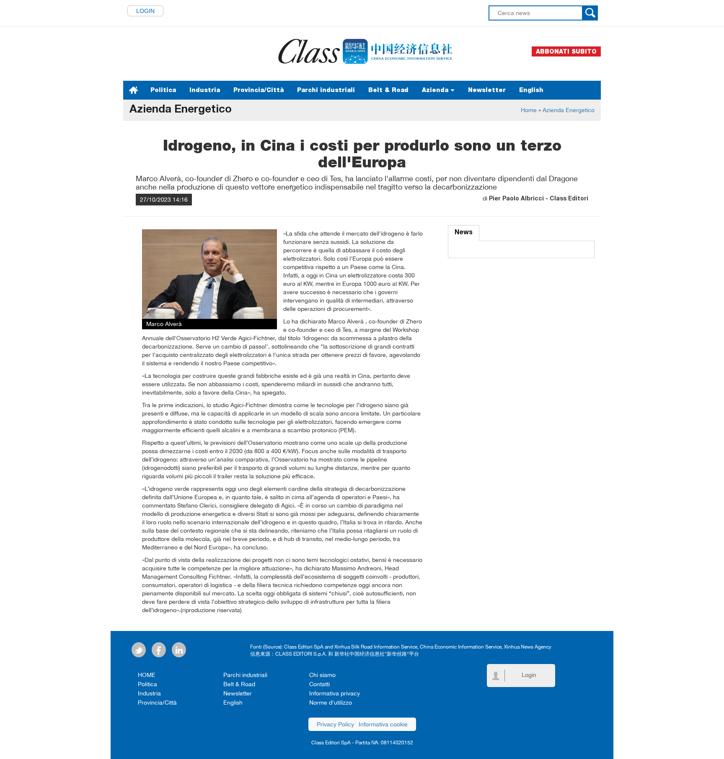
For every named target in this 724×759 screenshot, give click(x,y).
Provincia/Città (258, 90)
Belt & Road (388, 90)
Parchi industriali (326, 90)
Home (529, 110)
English (531, 90)
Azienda (436, 90)
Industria (204, 90)
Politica (163, 90)
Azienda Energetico (569, 110)
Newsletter (487, 90)
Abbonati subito (566, 51)
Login (145, 11)
